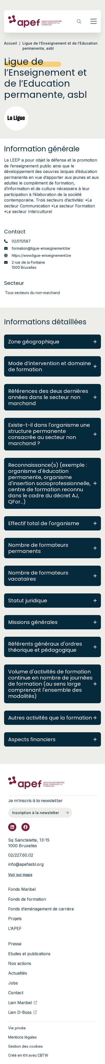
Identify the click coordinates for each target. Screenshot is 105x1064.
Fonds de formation (27, 899)
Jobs (13, 983)
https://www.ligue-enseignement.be (41, 255)
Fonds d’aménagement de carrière (41, 908)
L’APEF (15, 928)
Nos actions (19, 963)
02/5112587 (21, 241)
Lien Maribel (20, 1002)
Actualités (17, 973)
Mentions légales (22, 1037)
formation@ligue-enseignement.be (41, 248)
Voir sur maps (20, 874)
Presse (14, 943)
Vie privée (17, 1028)
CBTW (42, 1055)
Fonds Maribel (22, 889)
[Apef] (35, 21)
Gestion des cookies (25, 1046)
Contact (15, 992)
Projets (15, 918)
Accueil (10, 43)
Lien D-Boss (20, 1012)
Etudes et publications (29, 953)
